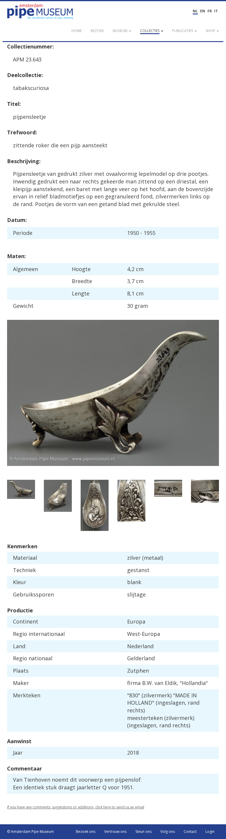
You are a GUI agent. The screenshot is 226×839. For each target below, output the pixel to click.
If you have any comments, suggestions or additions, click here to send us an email (75, 807)
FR (209, 11)
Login (210, 831)
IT (216, 11)
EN (202, 11)
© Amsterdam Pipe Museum (30, 831)
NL (195, 11)
